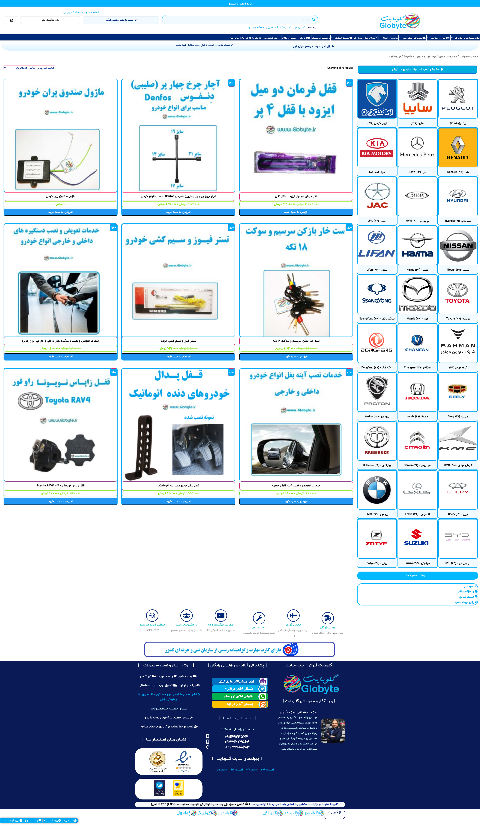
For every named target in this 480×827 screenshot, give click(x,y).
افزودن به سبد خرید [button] (296, 212)
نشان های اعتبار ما (364, 38)
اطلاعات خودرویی (413, 38)
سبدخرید (69, 820)
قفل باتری (272, 27)
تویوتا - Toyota (412, 56)
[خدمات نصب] (259, 618)
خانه (475, 56)
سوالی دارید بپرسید (152, 625)
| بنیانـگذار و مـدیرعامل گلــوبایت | (308, 701)
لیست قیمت (342, 38)
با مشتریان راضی (186, 625)
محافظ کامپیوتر (255, 27)
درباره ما (273, 804)
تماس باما (287, 804)
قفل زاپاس (299, 27)
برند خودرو (430, 56)
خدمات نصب (259, 627)
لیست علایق (32, 820)
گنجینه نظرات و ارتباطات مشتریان (317, 804)
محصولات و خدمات (466, 38)
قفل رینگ (285, 27)
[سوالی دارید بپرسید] (152, 615)
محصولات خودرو (447, 56)
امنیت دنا (222, 770)
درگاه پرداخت (258, 804)
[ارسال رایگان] (328, 618)
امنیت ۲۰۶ (267, 770)
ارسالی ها (235, 38)
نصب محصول (319, 38)
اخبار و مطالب (438, 38)
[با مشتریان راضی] (186, 615)
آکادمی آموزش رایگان (294, 38)
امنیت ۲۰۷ (251, 770)
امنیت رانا (237, 770)
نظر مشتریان (270, 38)
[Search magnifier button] (313, 19)
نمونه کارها (252, 38)
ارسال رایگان (328, 627)
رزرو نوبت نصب (11, 820)
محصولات (465, 56)
